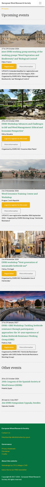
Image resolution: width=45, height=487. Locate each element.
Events (6, 9)
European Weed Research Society (16, 3)
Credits (4, 454)
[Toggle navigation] (40, 3)
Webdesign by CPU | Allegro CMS (14, 465)
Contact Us (6, 433)
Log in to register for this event (15, 138)
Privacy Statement (8, 448)
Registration (9, 66)
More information (26, 66)
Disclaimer (6, 451)
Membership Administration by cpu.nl (16, 437)
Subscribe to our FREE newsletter (14, 470)
